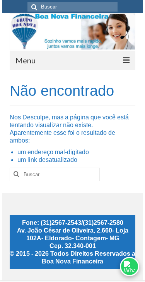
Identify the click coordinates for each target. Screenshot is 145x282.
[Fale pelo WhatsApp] (129, 266)
